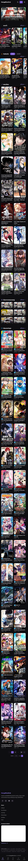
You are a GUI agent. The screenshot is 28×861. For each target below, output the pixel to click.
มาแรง (12, 54)
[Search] (18, 2)
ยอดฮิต (18, 54)
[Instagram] (5, 801)
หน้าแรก (3, 808)
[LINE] (9, 801)
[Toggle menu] (24, 2)
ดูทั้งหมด (22, 25)
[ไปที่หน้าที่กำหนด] (22, 756)
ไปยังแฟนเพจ (3, 843)
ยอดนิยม (3, 817)
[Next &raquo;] (24, 752)
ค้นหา (2, 820)
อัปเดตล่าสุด (3, 815)
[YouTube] (12, 801)
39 (21, 752)
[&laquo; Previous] (9, 752)
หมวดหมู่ (3, 812)
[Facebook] (2, 801)
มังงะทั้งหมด (3, 810)
